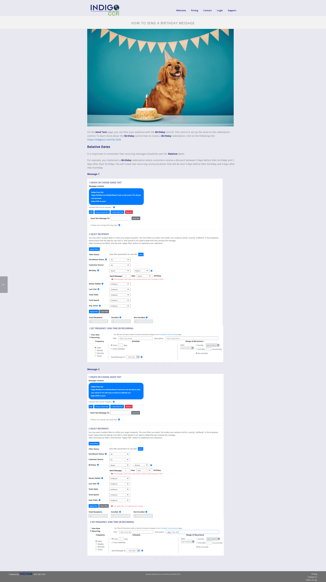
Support (232, 10)
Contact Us (312, 577)
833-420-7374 (39, 574)
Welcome (181, 10)
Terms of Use (311, 580)
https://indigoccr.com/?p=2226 (104, 139)
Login (220, 10)
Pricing (194, 10)
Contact (207, 10)
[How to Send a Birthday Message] (163, 77)
